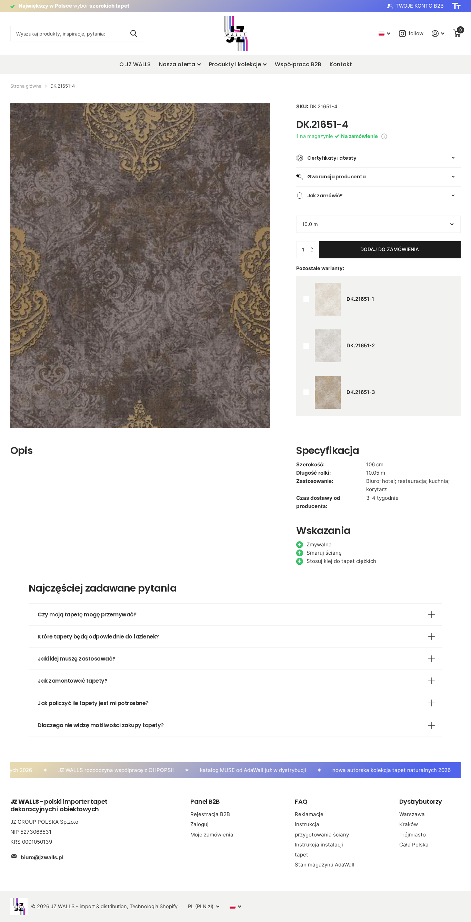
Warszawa (412, 814)
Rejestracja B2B (210, 814)
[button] (313, 244)
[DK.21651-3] (328, 392)
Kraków (408, 824)
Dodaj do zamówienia (389, 249)
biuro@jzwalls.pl (42, 857)
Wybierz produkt (306, 299)
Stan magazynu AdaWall (324, 864)
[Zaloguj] (438, 33)
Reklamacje (309, 814)
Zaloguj (199, 824)
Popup (384, 136)
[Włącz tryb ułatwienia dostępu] (456, 6)
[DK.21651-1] (328, 299)
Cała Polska (414, 844)
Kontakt (341, 64)
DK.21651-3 (361, 392)
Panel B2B (204, 801)
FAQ (301, 801)
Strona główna (25, 86)
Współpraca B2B (298, 64)
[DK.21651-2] (328, 345)
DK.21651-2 (361, 346)
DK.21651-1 (360, 299)
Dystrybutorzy (420, 801)
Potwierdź (133, 33)
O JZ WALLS (135, 64)
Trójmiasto (412, 834)
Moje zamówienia (211, 834)
